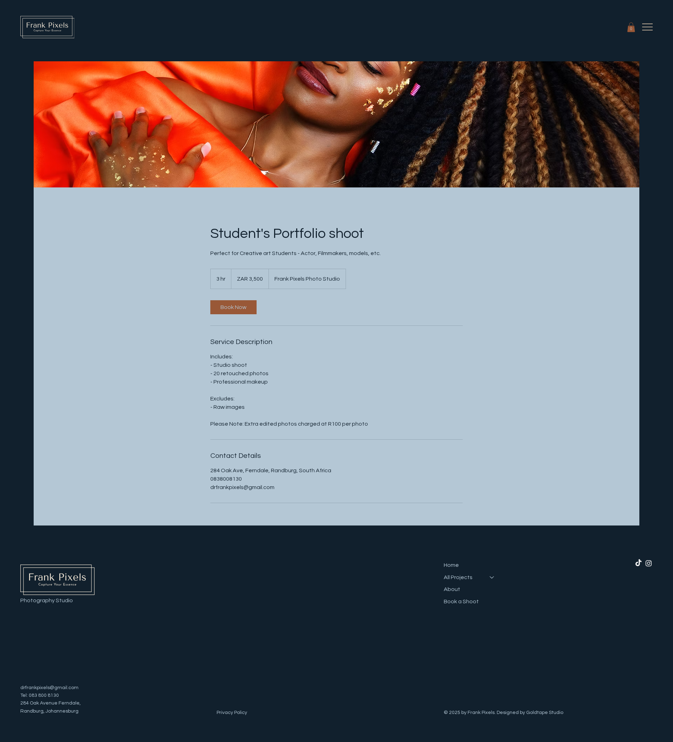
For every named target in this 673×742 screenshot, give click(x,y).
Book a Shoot (461, 601)
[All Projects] (492, 577)
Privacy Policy (232, 712)
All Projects (458, 577)
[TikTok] (638, 563)
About (452, 589)
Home (451, 565)
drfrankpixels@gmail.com (49, 687)
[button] (631, 27)
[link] (233, 307)
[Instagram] (649, 563)
